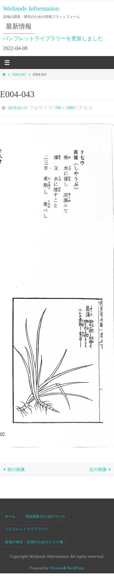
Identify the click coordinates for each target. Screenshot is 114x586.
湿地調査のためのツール (45, 515)
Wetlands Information (31, 8)
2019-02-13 (17, 107)
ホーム (10, 515)
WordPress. (76, 566)
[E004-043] (57, 284)
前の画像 (16, 468)
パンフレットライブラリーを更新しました (53, 38)
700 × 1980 (64, 107)
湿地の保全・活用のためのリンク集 (34, 540)
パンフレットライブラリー (27, 528)
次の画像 (98, 468)
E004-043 (19, 75)
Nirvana (55, 566)
